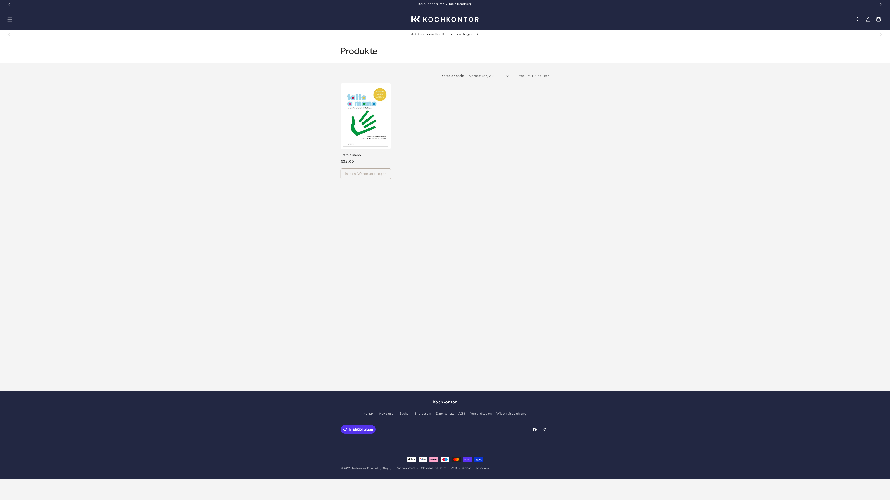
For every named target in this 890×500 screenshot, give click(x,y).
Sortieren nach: (453, 75)
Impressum (423, 413)
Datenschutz (445, 413)
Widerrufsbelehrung (511, 413)
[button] (10, 19)
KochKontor (359, 468)
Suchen (405, 413)
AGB (461, 413)
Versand (467, 468)
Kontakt (368, 413)
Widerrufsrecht (406, 468)
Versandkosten (481, 413)
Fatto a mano (351, 155)
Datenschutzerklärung (433, 468)
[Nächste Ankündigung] (881, 4)
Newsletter (387, 413)
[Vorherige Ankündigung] (9, 4)
